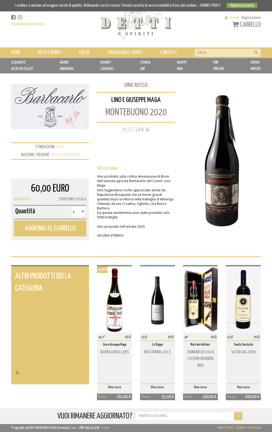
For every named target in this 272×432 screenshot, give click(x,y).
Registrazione (251, 18)
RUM (179, 69)
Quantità (25, 211)
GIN (142, 69)
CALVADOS (107, 69)
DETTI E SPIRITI (49, 52)
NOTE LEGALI (254, 428)
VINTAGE (218, 69)
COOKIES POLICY (210, 5)
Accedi (234, 18)
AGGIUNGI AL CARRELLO (50, 228)
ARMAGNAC (67, 69)
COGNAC (145, 62)
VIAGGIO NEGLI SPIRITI (125, 52)
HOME (15, 52)
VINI (215, 62)
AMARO (64, 62)
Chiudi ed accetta (242, 5)
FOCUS (84, 52)
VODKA (255, 62)
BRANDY (105, 62)
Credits (105, 428)
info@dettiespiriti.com (27, 24)
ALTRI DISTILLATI (22, 69)
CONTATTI (168, 52)
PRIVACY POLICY (225, 428)
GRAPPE (182, 62)
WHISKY (255, 69)
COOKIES (240, 428)
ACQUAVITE (18, 62)
